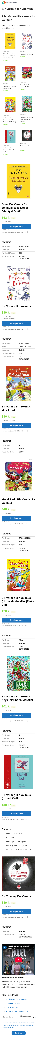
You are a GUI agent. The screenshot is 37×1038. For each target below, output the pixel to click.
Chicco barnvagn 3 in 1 (27, 1017)
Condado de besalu (14, 1003)
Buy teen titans (8, 1017)
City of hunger (12, 1007)
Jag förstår (18, 1033)
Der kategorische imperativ (17, 999)
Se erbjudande (16, 226)
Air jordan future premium (17, 1011)
